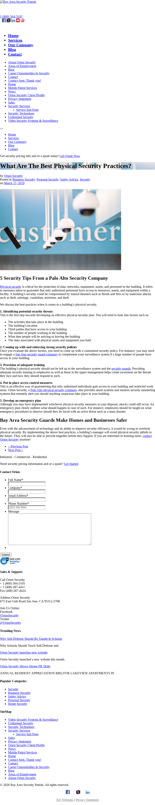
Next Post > (15, 450)
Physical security (10, 286)
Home (13, 35)
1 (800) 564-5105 (11, 16)
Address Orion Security (15, 597)
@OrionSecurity (10, 622)
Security (85, 179)
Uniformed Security (20, 117)
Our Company (20, 45)
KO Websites (65, 800)
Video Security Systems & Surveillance (33, 120)
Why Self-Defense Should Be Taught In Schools (31, 638)
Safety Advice (69, 179)
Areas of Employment (22, 66)
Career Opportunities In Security (28, 73)
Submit (6, 554)
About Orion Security (22, 62)
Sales (11, 102)
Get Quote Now (70, 156)
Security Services (19, 106)
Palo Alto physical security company (53, 390)
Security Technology (21, 113)
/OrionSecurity (9, 615)
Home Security (17, 703)
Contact (15, 54)
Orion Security (13, 176)
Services (15, 40)
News (12, 91)
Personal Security (48, 179)
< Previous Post (18, 446)
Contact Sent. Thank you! (24, 80)
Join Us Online (9, 608)
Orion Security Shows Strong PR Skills (25, 666)
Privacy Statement (19, 99)
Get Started (71, 464)
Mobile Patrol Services (22, 88)
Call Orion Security (12, 579)
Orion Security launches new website (23, 652)
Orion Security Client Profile (26, 95)
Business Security (24, 179)
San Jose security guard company (36, 354)
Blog (12, 49)
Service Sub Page (27, 109)
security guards (121, 368)
